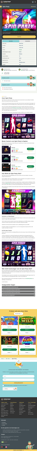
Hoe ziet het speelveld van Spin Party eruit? (10, 287)
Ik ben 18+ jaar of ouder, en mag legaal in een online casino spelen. (16, 385)
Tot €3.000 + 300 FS (15, 157)
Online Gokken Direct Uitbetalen (4, 416)
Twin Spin (14, 107)
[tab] (18, 287)
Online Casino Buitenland (3, 406)
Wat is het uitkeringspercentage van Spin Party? (11, 289)
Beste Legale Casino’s (4, 412)
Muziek (20, 49)
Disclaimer (4, 422)
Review (9, 332)
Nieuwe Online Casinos (4, 410)
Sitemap (3, 425)
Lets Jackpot (12, 412)
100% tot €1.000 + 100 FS (16, 166)
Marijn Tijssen (25, 70)
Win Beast (13, 156)
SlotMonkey (12, 405)
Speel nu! (9, 329)
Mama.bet (13, 147)
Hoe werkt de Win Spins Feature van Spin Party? (11, 292)
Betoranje (13, 165)
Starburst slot (7, 183)
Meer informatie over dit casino (17, 152)
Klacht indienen (30, 412)
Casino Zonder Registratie (3, 409)
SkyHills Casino (12, 411)
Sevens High (18, 107)
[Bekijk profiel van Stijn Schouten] (2, 69)
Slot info (11, 41)
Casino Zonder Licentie (4, 413)
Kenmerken (27, 41)
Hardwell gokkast (29, 278)
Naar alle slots (18, 313)
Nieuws (29, 409)
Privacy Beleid (4, 423)
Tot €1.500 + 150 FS (15, 149)
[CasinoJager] (7, 1)
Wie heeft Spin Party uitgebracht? (8, 295)
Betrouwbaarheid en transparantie (31, 407)
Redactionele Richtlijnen (32, 405)
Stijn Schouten (8, 70)
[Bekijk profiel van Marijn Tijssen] (19, 69)
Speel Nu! (19, 36)
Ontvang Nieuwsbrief (18, 382)
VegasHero (12, 408)
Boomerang (12, 409)
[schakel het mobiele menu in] (35, 2)
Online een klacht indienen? (5, 444)
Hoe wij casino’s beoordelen (21, 409)
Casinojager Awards (22, 405)
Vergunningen (21, 412)
